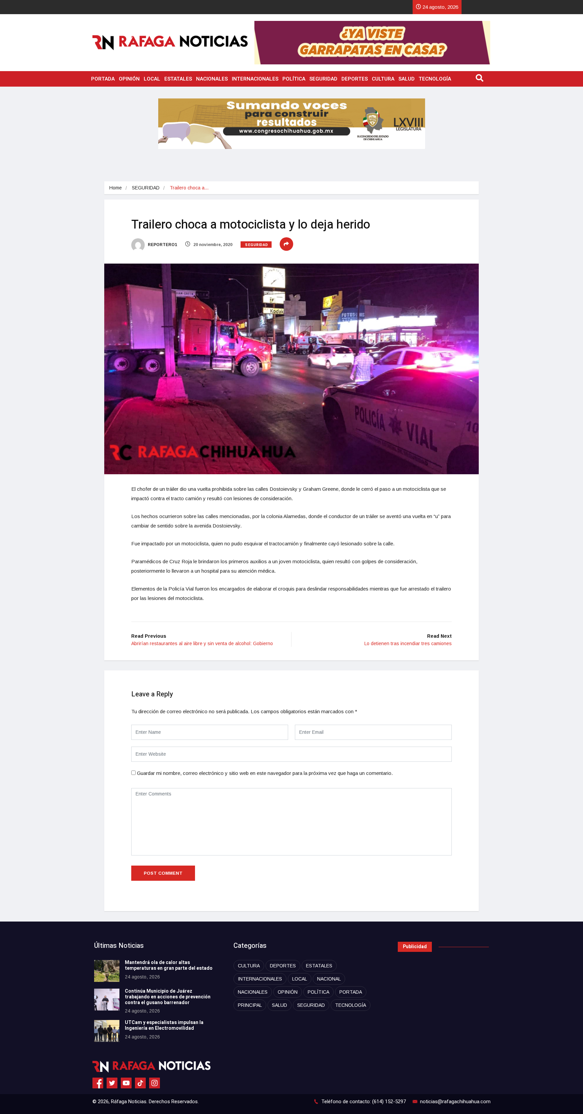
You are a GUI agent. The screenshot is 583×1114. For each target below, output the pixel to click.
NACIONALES (212, 79)
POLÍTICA (293, 79)
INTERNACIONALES (255, 79)
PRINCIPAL (250, 1005)
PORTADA (103, 79)
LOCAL (152, 79)
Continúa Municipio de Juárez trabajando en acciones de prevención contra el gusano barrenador (168, 997)
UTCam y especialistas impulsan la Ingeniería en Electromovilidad (164, 1025)
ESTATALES (178, 79)
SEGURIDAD (323, 79)
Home (115, 187)
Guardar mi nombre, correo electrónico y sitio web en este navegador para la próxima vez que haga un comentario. (265, 773)
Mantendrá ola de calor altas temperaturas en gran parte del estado (169, 965)
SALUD (406, 79)
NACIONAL (329, 979)
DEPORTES (354, 79)
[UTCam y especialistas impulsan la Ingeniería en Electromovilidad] (106, 1031)
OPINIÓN (129, 79)
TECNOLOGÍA (435, 79)
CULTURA (383, 79)
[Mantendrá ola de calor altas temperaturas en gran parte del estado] (106, 971)
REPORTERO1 (162, 244)
